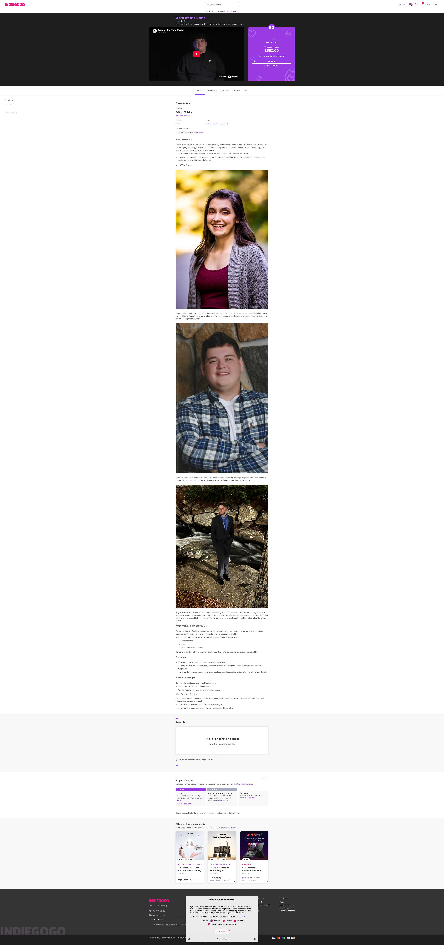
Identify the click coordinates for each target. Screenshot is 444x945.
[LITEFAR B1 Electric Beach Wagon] (222, 845)
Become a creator (287, 908)
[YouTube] (157, 911)
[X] (154, 911)
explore (232, 827)
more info (179, 116)
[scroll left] (262, 778)
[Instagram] (161, 911)
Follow (271, 61)
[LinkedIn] (164, 911)
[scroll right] (266, 778)
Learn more (223, 800)
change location (233, 11)
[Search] (208, 4)
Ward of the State (190, 17)
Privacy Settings (183, 938)
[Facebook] (150, 911)
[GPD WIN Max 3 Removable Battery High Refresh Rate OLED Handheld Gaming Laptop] (254, 845)
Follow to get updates (185, 804)
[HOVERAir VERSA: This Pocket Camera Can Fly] (190, 845)
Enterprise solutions (287, 911)
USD (400, 4)
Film (178, 124)
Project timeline (11, 112)
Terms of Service (168, 938)
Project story (10, 100)
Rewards (8, 105)
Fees (282, 902)
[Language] (411, 4)
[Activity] (422, 4)
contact (187, 116)
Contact (259, 902)
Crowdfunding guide (245, 784)
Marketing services (287, 905)
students (223, 124)
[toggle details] (204, 882)
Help (231, 784)
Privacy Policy (154, 938)
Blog (257, 908)
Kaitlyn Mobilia (184, 21)
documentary (212, 124)
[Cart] (416, 4)
